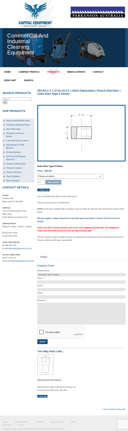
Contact (98, 72)
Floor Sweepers (13, 181)
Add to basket (53, 182)
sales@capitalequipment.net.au (18, 248)
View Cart (10, 80)
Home (7, 72)
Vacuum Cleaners (13, 172)
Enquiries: (42, 300)
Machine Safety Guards (16, 164)
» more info (42, 396)
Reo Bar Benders (13, 152)
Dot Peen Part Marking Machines (15, 158)
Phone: (40, 293)
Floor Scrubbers (13, 176)
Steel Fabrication (13, 129)
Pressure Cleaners (14, 168)
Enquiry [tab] (43, 257)
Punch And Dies (107, 90)
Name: (41, 278)
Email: (41, 285)
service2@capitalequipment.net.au (19, 261)
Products (53, 72)
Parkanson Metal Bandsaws (18, 125)
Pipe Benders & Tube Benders (15, 146)
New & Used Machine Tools (18, 121)
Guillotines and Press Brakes (15, 135)
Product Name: (44, 271)
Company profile (28, 72)
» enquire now (43, 190)
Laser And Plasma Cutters (17, 141)
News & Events (76, 72)
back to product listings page (115, 409)
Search (28, 80)
